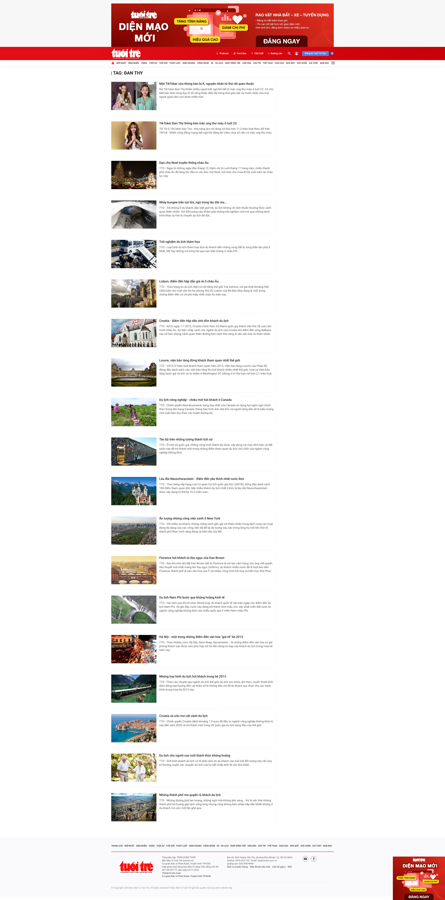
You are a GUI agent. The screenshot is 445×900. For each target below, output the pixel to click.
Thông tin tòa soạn (171, 873)
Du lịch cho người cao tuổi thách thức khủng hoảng (194, 755)
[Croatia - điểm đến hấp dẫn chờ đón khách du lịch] (133, 333)
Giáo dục (279, 63)
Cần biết (259, 53)
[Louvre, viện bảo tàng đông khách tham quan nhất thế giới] (133, 372)
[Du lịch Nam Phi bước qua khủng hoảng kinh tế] (133, 610)
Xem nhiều (133, 63)
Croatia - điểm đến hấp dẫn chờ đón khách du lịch (194, 321)
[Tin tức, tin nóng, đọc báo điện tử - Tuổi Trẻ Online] (126, 53)
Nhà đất (290, 63)
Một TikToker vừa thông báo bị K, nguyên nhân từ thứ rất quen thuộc (206, 84)
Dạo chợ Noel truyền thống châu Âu (184, 163)
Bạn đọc (324, 63)
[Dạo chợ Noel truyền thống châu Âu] (133, 175)
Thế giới (163, 63)
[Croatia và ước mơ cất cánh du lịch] (133, 728)
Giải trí (257, 63)
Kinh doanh (189, 63)
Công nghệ (203, 63)
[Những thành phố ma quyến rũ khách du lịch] (133, 807)
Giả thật (313, 63)
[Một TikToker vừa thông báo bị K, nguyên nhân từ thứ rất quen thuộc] (133, 96)
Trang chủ (117, 846)
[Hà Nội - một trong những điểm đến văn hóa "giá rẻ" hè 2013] (133, 649)
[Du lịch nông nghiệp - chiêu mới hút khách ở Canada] (133, 412)
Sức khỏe (302, 63)
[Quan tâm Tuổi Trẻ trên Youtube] (305, 859)
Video (144, 63)
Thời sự (153, 63)
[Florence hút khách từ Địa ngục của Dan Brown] (133, 570)
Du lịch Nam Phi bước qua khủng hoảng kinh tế (191, 597)
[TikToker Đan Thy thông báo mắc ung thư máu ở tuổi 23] (133, 135)
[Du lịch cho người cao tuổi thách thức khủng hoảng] (133, 768)
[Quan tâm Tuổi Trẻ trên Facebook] (314, 859)
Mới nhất (121, 63)
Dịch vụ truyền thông (237, 867)
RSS (290, 867)
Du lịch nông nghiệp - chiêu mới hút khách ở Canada (195, 400)
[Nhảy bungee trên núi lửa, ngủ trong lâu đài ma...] (133, 214)
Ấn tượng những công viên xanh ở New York (189, 518)
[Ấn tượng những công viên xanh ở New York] (133, 531)
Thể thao (268, 63)
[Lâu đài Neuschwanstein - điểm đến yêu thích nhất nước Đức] (133, 491)
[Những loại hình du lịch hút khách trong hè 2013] (133, 689)
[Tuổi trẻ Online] (136, 867)
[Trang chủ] (112, 63)
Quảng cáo (276, 53)
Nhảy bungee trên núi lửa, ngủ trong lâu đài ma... (193, 202)
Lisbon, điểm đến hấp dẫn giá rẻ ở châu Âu (189, 281)
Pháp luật (175, 63)
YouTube (241, 53)
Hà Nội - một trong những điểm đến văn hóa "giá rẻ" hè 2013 (201, 637)
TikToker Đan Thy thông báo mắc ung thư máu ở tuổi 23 (198, 123)
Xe (212, 63)
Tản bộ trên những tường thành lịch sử (186, 439)
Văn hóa (246, 63)
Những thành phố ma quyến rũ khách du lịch (190, 795)
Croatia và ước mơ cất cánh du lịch (183, 716)
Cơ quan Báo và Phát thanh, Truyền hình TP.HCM (186, 876)
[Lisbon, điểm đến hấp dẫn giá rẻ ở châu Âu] (133, 293)
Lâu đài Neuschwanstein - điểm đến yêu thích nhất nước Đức (201, 479)
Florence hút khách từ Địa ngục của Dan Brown (191, 558)
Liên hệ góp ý (279, 867)
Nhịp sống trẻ (232, 63)
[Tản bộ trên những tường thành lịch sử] (133, 451)
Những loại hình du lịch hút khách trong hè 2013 (192, 676)
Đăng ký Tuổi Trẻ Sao (315, 53)
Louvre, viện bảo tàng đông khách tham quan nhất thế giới (199, 360)
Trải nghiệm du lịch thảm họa (179, 242)
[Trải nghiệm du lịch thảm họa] (133, 254)
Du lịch (219, 63)
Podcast (224, 53)
